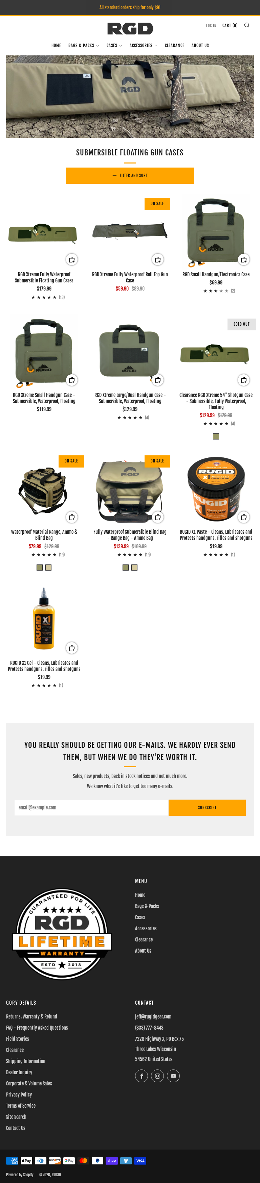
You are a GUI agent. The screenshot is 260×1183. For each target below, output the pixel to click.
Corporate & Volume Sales (29, 1083)
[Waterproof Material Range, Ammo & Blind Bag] (44, 489)
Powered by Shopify (20, 1175)
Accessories (141, 45)
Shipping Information (25, 1061)
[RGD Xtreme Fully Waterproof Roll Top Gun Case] (130, 232)
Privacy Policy (19, 1095)
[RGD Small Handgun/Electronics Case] (216, 232)
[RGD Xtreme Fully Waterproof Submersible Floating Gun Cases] (44, 232)
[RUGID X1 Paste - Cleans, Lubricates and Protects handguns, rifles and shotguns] (216, 489)
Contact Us (15, 1128)
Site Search (16, 1117)
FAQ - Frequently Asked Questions (37, 1028)
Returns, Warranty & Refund (31, 1017)
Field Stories (17, 1039)
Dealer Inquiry (19, 1072)
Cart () (230, 25)
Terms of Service (21, 1106)
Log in (211, 26)
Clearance (175, 45)
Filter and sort (134, 175)
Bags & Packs (81, 45)
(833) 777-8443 (149, 1028)
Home (56, 45)
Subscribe (207, 807)
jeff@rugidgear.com (153, 1017)
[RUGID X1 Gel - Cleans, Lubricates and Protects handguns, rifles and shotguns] (44, 620)
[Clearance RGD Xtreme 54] (216, 352)
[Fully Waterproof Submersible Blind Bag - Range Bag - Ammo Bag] (130, 489)
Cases (112, 45)
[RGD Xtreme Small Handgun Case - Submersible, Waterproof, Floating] (44, 352)
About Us (200, 45)
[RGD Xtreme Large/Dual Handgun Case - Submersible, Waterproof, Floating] (130, 352)
